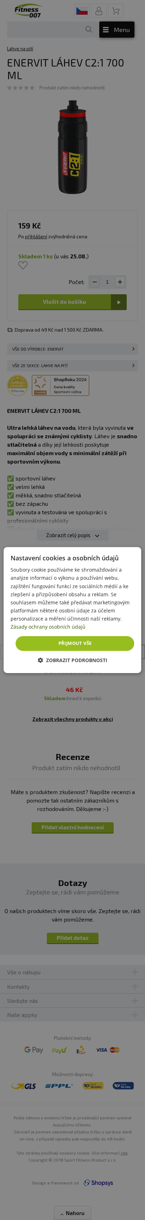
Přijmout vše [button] (75, 643)
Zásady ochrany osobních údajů (48, 626)
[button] (72, 660)
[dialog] (72, 610)
